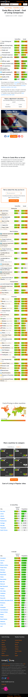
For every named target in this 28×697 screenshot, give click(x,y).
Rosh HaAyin (3, 619)
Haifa (1, 563)
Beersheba (3, 579)
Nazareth (2, 598)
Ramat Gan (3, 574)
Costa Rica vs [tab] (10, 447)
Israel (22, 8)
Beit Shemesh (4, 586)
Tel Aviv (2, 560)
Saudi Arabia (18, 651)
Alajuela (2, 518)
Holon (2, 577)
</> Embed (14, 136)
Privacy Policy (17, 696)
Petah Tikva (3, 567)
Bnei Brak (2, 572)
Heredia (2, 525)
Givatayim (3, 607)
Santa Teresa (3, 530)
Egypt (16, 655)
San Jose (2, 511)
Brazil (16, 644)
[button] (5, 136)
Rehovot (2, 584)
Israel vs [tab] (18, 447)
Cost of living (20, 1)
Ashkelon (2, 593)
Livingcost (20, 16)
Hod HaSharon (4, 610)
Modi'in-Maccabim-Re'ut (6, 600)
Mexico (17, 647)
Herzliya (2, 595)
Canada (17, 642)
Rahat (1, 617)
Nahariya (2, 621)
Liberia (2, 516)
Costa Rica (16, 8)
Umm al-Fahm (4, 612)
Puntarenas (3, 521)
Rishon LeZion (4, 565)
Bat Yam (2, 581)
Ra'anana (2, 603)
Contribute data (14, 200)
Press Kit (4, 684)
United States (18, 640)
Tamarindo (3, 528)
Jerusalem (3, 558)
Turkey (16, 649)
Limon (2, 514)
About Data (10, 696)
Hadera (2, 588)
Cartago (2, 523)
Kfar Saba (3, 591)
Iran (16, 653)
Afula (1, 605)
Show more (14, 479)
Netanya (2, 570)
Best (26, 1)
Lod (1, 626)
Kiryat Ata (3, 624)
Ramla (2, 614)
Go (20, 4)
